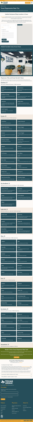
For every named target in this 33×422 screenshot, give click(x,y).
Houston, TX (3, 116)
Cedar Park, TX (4, 209)
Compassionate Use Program (26, 366)
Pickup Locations (3, 407)
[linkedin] (30, 420)
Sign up (3, 399)
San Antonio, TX (4, 309)
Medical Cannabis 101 (15, 411)
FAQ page (21, 362)
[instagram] (25, 420)
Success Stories (14, 413)
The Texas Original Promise (27, 407)
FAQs (1, 412)
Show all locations (5, 41)
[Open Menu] (31, 2)
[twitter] (27, 420)
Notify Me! (4, 39)
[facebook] (24, 420)
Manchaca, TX (4, 82)
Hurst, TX (3, 278)
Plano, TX (3, 236)
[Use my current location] (15, 25)
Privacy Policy (19, 420)
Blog (1, 413)
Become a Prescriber (15, 408)
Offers (2, 410)
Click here (17, 0)
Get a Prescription (3, 405)
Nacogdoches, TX (5, 344)
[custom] (31, 420)
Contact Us (24, 410)
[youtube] (28, 420)
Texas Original (3, 16)
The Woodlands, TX (5, 183)
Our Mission (25, 405)
